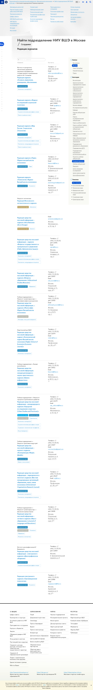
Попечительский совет (36, 12)
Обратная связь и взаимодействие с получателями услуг (36, 651)
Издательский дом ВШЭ (78, 617)
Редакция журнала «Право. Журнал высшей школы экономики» (27, 160)
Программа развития (16, 14)
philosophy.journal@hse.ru (56, 305)
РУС (77, 2)
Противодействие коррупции (19, 642)
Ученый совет (34, 7)
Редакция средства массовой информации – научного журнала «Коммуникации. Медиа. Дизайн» (26, 450)
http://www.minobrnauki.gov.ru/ (19, 672)
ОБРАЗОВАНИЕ (35, 611)
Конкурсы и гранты (56, 633)
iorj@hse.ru (57, 478)
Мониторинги (54, 620)
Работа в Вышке (14, 665)
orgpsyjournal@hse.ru (54, 584)
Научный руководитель (56, 16)
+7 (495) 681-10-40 (53, 68)
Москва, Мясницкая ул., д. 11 (55, 110)
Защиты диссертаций (56, 627)
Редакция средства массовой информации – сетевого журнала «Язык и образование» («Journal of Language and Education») (26, 518)
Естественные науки (78, 185)
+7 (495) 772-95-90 (55, 100)
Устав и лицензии (75, 7)
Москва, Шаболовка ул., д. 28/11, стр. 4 (53, 377)
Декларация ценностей (16, 7)
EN (79, 2)
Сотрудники (26, 44)
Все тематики (76, 183)
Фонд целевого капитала (17, 639)
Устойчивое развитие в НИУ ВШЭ (18, 621)
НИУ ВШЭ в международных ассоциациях (14, 23)
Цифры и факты (14, 16)
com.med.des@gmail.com (55, 449)
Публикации (74, 633)
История (12, 28)
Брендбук (73, 21)
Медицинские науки (78, 190)
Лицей (32, 614)
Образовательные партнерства (35, 645)
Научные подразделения (57, 614)
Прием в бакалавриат (36, 623)
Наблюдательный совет (37, 9)
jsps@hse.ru (57, 105)
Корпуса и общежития (16, 628)
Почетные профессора (56, 11)
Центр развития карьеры (37, 639)
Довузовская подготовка (37, 617)
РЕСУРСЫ (74, 611)
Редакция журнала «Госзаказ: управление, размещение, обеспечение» (27, 79)
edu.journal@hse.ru (54, 281)
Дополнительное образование (39, 636)
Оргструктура (74, 9)
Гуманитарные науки (78, 199)
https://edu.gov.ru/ (42, 672)
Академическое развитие (57, 630)
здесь (17, 685)
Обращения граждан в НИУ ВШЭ (18, 635)
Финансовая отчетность (77, 12)
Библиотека (74, 614)
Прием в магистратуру (37, 630)
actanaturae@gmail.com (55, 219)
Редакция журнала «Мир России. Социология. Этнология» (26, 128)
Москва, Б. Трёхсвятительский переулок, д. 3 (55, 168)
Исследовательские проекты (59, 617)
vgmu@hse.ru (54, 247)
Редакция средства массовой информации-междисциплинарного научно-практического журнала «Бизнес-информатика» (25, 374)
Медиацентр (74, 627)
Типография (74, 623)
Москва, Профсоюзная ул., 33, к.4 (52, 78)
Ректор (52, 19)
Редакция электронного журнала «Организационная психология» (27, 578)
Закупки (12, 631)
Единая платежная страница (18, 662)
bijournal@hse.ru (53, 372)
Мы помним (13, 30)
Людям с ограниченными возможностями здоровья (17, 658)
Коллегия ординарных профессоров (36, 20)
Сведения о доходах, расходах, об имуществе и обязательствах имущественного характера (18, 647)
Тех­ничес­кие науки (78, 188)
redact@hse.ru (52, 338)
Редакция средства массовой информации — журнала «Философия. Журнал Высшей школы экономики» (26, 308)
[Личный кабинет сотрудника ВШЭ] (86, 2)
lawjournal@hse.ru (53, 163)
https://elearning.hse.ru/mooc (72, 672)
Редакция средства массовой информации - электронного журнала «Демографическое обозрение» (28, 554)
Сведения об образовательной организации (19, 653)
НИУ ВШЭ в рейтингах (16, 19)
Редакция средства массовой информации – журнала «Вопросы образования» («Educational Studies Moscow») (27, 278)
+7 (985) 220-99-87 (53, 158)
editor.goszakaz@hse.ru (55, 73)
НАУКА (52, 611)
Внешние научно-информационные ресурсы (58, 636)
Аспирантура (34, 633)
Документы (74, 14)
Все (1, 44)
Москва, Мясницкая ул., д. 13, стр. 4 (55, 138)
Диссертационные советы (58, 623)
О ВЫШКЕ (13, 611)
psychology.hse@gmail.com (56, 183)
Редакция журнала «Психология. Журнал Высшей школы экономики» (27, 179)
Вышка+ (32, 627)
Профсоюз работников (56, 21)
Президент (53, 14)
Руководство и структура (17, 617)
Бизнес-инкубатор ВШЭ (37, 642)
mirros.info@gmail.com (57, 133)
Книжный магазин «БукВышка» (79, 620)
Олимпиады (33, 620)
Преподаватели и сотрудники (19, 625)
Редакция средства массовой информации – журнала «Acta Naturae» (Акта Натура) (26, 221)
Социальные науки (78, 197)
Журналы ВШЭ (75, 630)
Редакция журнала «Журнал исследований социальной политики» (27, 102)
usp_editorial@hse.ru (56, 405)
